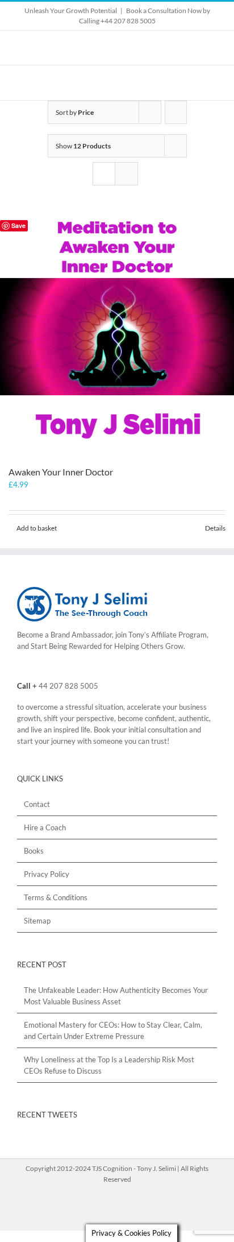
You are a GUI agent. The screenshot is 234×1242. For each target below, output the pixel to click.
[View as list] (126, 174)
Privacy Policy (46, 874)
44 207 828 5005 (68, 685)
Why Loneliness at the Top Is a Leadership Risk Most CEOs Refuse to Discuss (109, 1065)
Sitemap (37, 920)
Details (215, 528)
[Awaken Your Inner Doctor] (117, 337)
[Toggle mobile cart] (192, 83)
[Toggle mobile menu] (212, 83)
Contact (37, 804)
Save (18, 225)
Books (34, 850)
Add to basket (36, 528)
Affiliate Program (179, 634)
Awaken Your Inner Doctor (61, 471)
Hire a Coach (45, 827)
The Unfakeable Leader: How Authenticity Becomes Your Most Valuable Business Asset (116, 996)
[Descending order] (176, 112)
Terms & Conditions (55, 897)
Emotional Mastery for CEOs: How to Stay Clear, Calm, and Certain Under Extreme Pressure (113, 1030)
